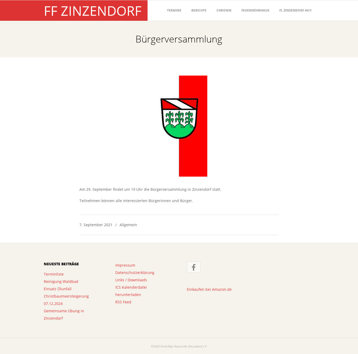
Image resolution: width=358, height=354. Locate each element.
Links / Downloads (131, 279)
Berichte (199, 10)
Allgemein (128, 224)
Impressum (125, 265)
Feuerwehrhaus (255, 10)
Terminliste (54, 274)
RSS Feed (123, 301)
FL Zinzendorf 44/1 (295, 10)
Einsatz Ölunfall (58, 288)
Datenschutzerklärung (134, 272)
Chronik (223, 10)
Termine (174, 10)
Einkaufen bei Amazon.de (209, 289)
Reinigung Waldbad (61, 281)
